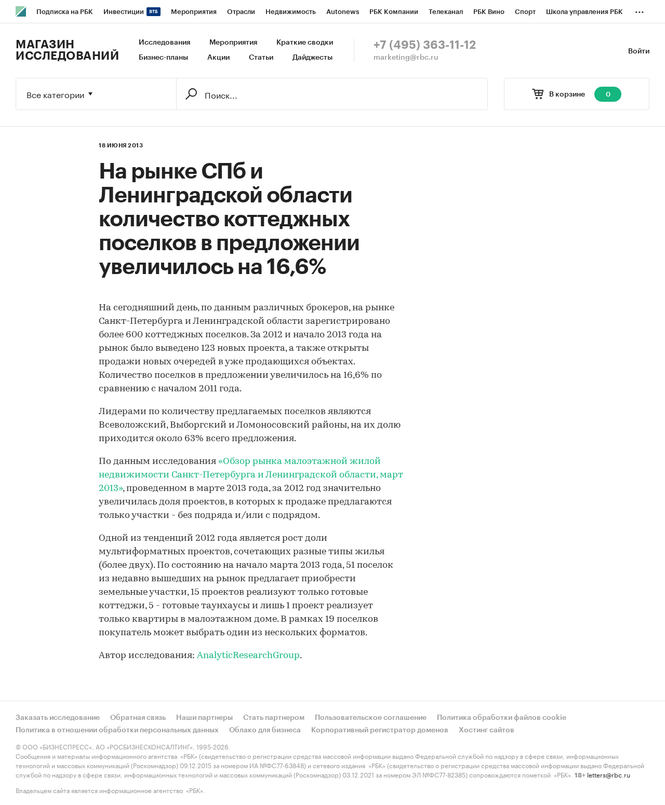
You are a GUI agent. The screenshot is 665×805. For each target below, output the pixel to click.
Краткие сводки (304, 42)
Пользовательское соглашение (371, 717)
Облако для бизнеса (265, 730)
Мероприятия (233, 42)
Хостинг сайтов (486, 730)
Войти (638, 51)
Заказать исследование (58, 717)
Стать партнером (273, 717)
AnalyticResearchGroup (248, 656)
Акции (218, 57)
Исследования (164, 42)
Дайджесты (312, 57)
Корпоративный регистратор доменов (379, 730)
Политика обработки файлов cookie (501, 717)
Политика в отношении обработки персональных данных (117, 730)
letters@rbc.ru (608, 774)
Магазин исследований (67, 50)
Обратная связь (138, 717)
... (639, 10)
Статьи (261, 57)
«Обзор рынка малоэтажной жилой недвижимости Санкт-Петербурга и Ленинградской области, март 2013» (251, 475)
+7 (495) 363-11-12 (425, 45)
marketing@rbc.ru (406, 57)
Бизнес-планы (163, 57)
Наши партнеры (204, 717)
